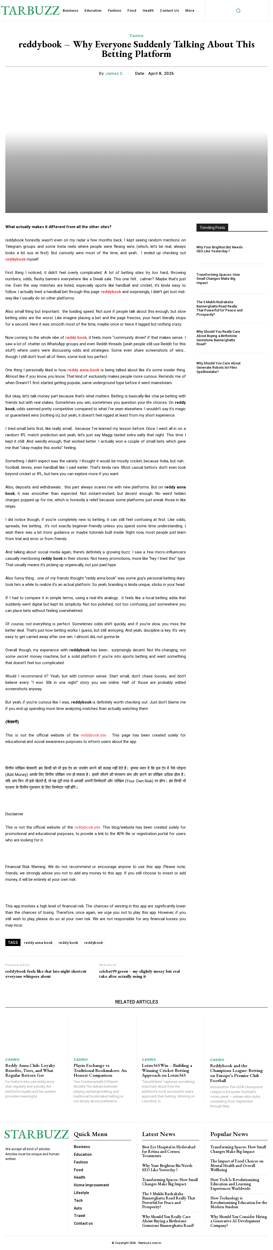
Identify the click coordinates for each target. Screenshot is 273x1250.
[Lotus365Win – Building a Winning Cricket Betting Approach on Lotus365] (170, 1034)
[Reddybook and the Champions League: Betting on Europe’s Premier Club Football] (239, 1034)
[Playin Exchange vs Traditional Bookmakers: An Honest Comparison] (102, 1034)
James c (114, 73)
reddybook (93, 943)
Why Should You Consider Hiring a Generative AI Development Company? (238, 1221)
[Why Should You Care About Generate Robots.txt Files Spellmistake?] (257, 367)
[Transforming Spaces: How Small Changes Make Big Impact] (257, 278)
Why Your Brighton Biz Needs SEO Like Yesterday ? (219, 249)
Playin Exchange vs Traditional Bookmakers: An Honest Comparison (100, 1070)
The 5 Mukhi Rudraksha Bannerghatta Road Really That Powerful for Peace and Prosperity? (219, 308)
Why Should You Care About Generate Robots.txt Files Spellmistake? (218, 367)
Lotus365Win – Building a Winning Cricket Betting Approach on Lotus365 (167, 1070)
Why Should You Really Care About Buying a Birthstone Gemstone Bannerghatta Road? (218, 338)
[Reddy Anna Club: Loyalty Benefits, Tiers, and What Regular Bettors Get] (34, 1034)
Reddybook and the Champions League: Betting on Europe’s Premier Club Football (236, 1073)
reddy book (68, 943)
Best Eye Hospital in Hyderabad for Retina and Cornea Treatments (168, 1151)
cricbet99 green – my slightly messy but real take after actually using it (139, 974)
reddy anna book (38, 943)
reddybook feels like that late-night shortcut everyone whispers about (46, 974)
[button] (238, 11)
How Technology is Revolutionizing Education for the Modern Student (238, 1202)
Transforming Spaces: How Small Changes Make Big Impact (218, 279)
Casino (136, 35)
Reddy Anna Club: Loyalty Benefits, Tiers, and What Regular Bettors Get (30, 1070)
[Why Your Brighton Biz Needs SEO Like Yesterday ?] (257, 249)
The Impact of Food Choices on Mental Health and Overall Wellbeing (236, 1165)
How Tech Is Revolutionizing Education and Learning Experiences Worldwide (234, 1184)
